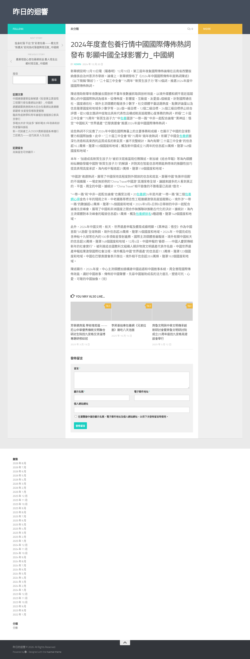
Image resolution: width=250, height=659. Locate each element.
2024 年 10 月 (20, 553)
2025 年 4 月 (19, 528)
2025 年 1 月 (19, 540)
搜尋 (15, 73)
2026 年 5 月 (19, 475)
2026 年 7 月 (19, 467)
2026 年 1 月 (19, 491)
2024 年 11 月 (20, 549)
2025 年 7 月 (19, 516)
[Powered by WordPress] (25, 652)
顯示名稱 (79, 391)
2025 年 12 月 (20, 496)
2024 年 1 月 (19, 590)
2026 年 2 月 (19, 487)
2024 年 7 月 (19, 565)
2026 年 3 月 (19, 483)
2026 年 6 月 (19, 471)
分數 (15, 627)
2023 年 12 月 (20, 594)
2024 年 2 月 (19, 585)
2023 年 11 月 (20, 598)
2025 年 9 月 (19, 508)
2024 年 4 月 (19, 577)
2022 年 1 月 (19, 614)
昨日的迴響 (30, 12)
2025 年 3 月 (19, 532)
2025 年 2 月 (19, 536)
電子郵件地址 (142, 391)
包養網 (184, 136)
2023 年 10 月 (20, 602)
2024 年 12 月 (20, 545)
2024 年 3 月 (19, 581)
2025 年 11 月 (20, 500)
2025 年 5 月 (19, 524)
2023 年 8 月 (19, 610)
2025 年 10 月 (20, 504)
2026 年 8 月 (19, 463)
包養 (123, 118)
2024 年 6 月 (19, 569)
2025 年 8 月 (19, 512)
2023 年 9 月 (19, 606)
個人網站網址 (81, 403)
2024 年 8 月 (19, 561)
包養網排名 (143, 214)
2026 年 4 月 (19, 479)
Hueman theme (54, 652)
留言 (77, 368)
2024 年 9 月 (19, 557)
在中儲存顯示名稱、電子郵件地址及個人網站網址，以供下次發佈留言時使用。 (123, 416)
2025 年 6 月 (19, 520)
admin (77, 64)
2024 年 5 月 (19, 573)
